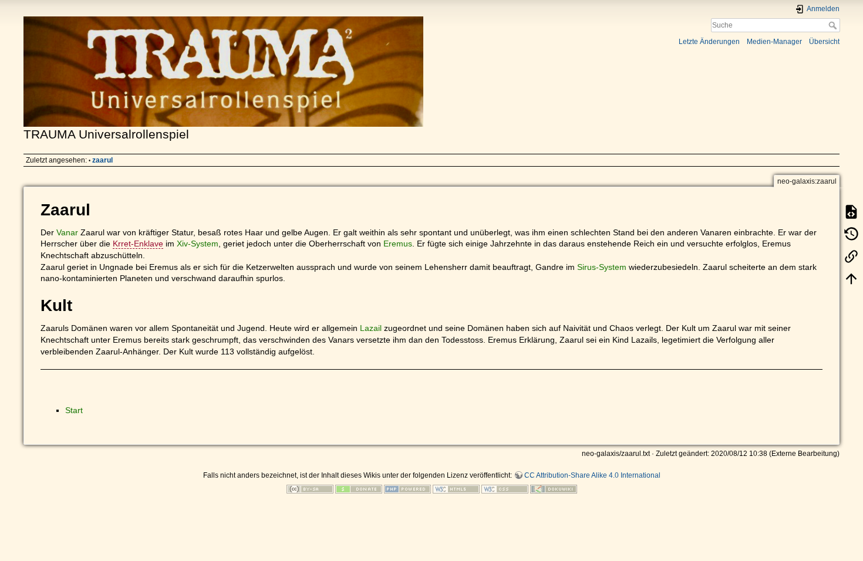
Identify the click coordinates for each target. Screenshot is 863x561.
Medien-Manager (774, 42)
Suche (834, 25)
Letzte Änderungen (709, 42)
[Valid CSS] (504, 489)
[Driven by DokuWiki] (553, 489)
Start (74, 410)
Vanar (67, 232)
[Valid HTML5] (456, 489)
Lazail (371, 328)
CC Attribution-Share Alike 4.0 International (592, 475)
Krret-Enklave (138, 243)
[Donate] (358, 489)
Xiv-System (197, 243)
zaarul (102, 160)
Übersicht (824, 42)
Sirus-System (601, 267)
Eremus (397, 243)
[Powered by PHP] (407, 489)
